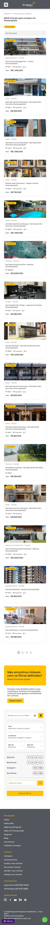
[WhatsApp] (45, 920)
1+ (28, 757)
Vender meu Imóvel (13, 871)
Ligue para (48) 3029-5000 (16, 885)
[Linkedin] (20, 900)
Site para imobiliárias (17, 918)
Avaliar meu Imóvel (13, 863)
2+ (33, 757)
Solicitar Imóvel (15, 701)
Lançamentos (10, 860)
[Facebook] (10, 900)
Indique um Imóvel (13, 874)
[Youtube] (15, 900)
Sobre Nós (9, 823)
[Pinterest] (25, 900)
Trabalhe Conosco (12, 845)
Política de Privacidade (13, 916)
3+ (37, 757)
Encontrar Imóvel (12, 867)
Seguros (8, 834)
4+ (41, 757)
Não (40, 768)
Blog (6, 838)
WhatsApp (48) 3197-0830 (16, 889)
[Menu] (6, 5)
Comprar (8, 856)
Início (6, 820)
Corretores (9, 842)
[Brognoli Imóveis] (29, 6)
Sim (35, 768)
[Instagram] (5, 900)
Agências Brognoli (12, 827)
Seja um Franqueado (14, 831)
